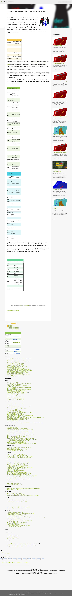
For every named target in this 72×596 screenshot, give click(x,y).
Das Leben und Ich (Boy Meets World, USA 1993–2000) (17, 465)
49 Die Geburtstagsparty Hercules (13, 537)
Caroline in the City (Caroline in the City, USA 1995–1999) (17, 385)
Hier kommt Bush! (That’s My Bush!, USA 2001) (16, 494)
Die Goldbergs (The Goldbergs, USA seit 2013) (15, 365)
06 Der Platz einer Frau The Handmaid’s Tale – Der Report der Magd (20, 545)
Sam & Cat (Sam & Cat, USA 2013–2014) (14, 477)
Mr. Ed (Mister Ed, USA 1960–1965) (13, 437)
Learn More (56, 593)
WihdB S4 (17, 310)
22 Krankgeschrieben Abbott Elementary (59, 116)
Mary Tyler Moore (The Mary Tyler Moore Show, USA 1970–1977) (19, 389)
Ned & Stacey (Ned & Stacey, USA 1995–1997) (15, 523)
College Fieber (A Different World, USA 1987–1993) (16, 514)
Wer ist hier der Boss (10, 310)
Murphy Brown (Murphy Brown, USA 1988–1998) (16, 390)
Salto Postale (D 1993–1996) (12, 394)
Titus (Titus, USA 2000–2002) (12, 422)
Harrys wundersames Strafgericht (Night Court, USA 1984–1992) (19, 387)
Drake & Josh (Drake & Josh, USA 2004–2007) (15, 466)
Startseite (4, 552)
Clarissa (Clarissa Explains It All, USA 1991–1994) (16, 464)
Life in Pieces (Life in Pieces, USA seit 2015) (15, 373)
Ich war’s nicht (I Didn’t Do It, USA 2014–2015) (15, 470)
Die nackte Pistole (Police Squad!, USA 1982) (15, 500)
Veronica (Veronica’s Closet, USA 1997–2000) (15, 398)
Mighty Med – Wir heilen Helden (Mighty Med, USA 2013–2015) (19, 435)
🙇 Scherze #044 (10, 325)
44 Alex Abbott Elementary (57, 45)
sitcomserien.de (9, 2)
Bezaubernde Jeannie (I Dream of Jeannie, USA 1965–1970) (18, 360)
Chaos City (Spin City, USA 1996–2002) (14, 493)
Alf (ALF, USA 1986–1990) (12, 427)
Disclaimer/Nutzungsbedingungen (8, 562)
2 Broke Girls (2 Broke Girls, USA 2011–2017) (15, 512)
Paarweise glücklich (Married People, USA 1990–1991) (17, 416)
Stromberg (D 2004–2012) (12, 395)
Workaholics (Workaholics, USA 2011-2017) (15, 399)
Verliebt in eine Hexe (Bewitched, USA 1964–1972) (16, 442)
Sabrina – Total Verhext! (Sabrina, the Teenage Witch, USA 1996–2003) (20, 438)
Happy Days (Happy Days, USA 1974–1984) (15, 411)
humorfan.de (16, 346)
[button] (7, 14)
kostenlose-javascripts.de (6, 556)
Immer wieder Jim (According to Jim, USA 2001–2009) (17, 371)
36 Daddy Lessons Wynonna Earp (13, 546)
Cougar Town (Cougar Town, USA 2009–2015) (15, 363)
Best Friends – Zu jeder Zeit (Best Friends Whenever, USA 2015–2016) (20, 429)
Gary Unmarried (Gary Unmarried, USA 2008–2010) (16, 368)
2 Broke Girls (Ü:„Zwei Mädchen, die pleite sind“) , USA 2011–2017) (19, 447)
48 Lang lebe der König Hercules (13, 538)
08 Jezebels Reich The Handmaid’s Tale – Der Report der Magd (19, 544)
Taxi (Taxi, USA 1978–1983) (12, 421)
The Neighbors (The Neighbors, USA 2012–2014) (16, 441)
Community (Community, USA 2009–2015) (15, 364)
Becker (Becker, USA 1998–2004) (13, 406)
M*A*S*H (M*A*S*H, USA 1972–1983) (14, 483)
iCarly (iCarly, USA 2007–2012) (12, 469)
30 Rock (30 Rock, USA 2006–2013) (13, 382)
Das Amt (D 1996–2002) (11, 386)
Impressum (26, 562)
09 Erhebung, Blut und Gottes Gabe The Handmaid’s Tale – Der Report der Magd (22, 543)
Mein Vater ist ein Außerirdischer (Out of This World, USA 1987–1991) (20, 434)
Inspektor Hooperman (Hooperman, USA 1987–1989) (17, 501)
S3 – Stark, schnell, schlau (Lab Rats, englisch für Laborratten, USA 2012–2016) (22, 439)
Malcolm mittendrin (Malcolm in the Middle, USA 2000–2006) (18, 374)
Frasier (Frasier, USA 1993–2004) (13, 409)
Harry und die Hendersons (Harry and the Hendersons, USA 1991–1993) (20, 431)
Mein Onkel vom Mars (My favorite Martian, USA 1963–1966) (18, 433)
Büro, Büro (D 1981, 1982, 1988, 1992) (14, 384)
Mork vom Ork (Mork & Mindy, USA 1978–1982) (16, 436)
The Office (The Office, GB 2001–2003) (14, 396)
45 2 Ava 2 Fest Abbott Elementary (58, 98)
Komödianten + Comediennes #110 (13, 328)
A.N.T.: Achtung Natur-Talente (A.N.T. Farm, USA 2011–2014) (18, 462)
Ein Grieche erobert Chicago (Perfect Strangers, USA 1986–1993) (19, 516)
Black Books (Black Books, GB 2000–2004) (15, 407)
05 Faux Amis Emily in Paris (57, 189)
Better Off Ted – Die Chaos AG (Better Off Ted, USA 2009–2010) (19, 383)
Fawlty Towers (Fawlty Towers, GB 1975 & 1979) (16, 454)
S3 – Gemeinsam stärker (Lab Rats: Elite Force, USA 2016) (18, 440)
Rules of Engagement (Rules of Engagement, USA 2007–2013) (18, 375)
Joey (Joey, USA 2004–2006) (12, 521)
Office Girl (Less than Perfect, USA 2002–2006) (16, 393)
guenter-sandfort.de (6, 553)
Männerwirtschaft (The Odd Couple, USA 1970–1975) (17, 522)
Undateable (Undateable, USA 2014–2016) (15, 450)
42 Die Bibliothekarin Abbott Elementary (59, 152)
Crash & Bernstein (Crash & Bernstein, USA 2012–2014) (17, 463)
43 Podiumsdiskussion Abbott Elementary (59, 81)
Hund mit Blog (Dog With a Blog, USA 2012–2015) (16, 432)
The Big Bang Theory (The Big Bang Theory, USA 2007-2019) (18, 525)
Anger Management (10, 359)
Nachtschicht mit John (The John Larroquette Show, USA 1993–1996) (20, 415)
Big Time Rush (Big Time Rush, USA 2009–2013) (16, 506)
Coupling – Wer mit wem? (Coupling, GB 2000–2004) (17, 408)
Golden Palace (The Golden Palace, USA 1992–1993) (17, 455)
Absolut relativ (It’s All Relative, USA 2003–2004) (16, 404)
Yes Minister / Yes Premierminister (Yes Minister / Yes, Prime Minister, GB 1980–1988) (23, 495)
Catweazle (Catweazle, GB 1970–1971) (14, 430)
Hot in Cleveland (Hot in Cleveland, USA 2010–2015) (17, 519)
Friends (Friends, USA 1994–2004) (13, 367)
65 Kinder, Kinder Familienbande (58, 134)
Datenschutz (19, 562)
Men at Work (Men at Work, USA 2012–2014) (15, 414)
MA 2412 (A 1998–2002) (11, 388)
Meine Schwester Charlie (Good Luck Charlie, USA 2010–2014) (18, 472)
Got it (61, 593)
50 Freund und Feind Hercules (12, 536)
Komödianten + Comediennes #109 (13, 329)
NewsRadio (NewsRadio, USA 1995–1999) (15, 391)
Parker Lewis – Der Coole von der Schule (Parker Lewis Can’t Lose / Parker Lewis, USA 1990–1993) (25, 417)
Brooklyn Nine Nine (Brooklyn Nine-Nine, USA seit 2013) (17, 361)
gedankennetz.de (16, 342)
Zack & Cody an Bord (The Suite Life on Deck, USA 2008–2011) (19, 457)
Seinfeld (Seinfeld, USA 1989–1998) (13, 376)
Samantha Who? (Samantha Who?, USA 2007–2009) (17, 419)
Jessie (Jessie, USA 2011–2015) (13, 471)
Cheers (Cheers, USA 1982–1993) (13, 362)
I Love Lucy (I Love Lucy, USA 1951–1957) (14, 413)
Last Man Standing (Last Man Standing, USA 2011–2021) (17, 372)
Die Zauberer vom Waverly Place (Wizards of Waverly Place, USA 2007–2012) (21, 443)
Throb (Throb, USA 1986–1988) (13, 397)
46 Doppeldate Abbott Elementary (58, 63)
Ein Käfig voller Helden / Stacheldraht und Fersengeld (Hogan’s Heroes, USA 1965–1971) (23, 488)
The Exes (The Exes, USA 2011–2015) (14, 526)
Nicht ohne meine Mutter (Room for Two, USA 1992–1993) (18, 392)
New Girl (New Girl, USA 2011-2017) (13, 524)
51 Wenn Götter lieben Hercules (13, 535)
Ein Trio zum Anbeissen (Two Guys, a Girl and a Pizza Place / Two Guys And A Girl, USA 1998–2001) (26, 517)
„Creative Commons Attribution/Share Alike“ (24, 305)
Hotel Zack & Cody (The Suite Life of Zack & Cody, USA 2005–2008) (20, 456)
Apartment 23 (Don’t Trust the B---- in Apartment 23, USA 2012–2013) (20, 513)
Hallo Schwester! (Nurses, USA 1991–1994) (15, 484)
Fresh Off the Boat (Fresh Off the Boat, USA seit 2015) (17, 366)
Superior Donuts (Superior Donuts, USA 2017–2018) (17, 449)
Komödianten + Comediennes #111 (13, 327)
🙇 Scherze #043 (10, 326)
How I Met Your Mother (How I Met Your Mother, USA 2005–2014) (19, 370)
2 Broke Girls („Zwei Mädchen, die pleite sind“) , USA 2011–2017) (19, 358)
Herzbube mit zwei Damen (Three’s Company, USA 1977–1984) (19, 369)
